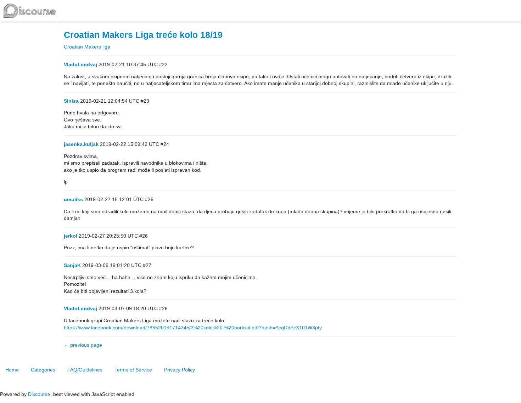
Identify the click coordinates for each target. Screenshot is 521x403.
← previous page (83, 345)
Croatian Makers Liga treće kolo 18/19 (143, 35)
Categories (43, 370)
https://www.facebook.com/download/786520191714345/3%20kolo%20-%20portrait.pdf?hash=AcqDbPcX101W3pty (193, 327)
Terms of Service (133, 370)
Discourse (39, 394)
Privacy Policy (179, 370)
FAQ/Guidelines (84, 370)
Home (12, 370)
